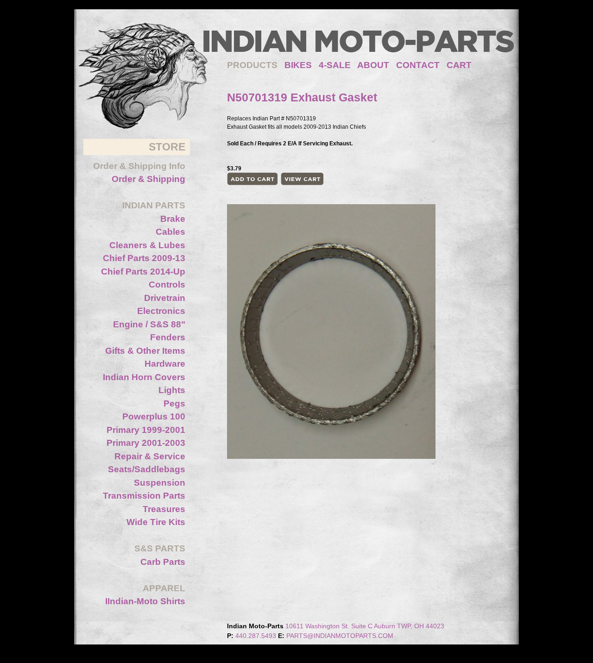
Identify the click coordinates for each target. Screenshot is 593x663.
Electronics (161, 311)
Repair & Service (149, 456)
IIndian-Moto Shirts (145, 601)
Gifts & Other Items (145, 351)
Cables (170, 232)
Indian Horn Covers (144, 377)
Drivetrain (164, 298)
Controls (167, 284)
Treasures (164, 509)
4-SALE (335, 65)
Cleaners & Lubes (147, 245)
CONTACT (418, 65)
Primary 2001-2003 (146, 443)
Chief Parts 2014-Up (143, 271)
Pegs (174, 403)
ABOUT (373, 65)
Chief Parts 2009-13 (144, 258)
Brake (172, 219)
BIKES (301, 65)
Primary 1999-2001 (146, 430)
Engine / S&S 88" (149, 324)
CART (459, 65)
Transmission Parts (144, 495)
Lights (171, 390)
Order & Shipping (148, 179)
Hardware (165, 364)
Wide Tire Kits (155, 522)
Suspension (159, 483)
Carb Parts (162, 562)
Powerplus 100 (153, 416)
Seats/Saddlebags (146, 469)
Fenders (167, 337)
